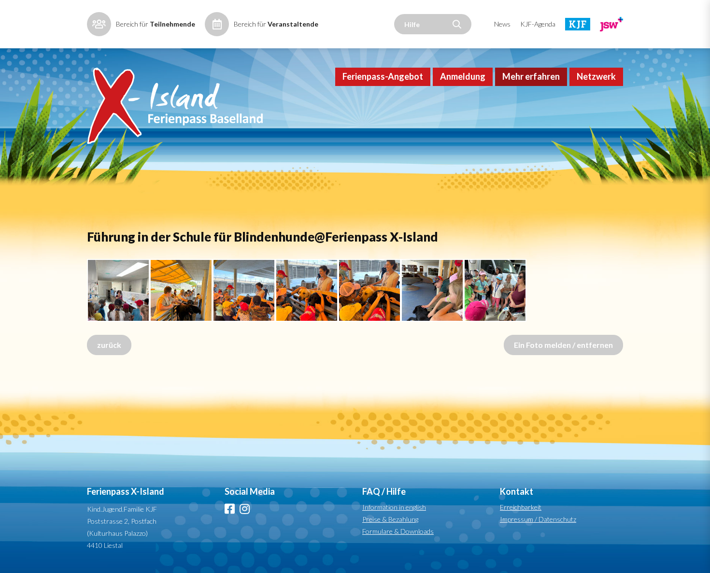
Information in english (394, 507)
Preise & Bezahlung (390, 519)
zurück (109, 344)
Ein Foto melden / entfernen (563, 344)
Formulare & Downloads (398, 531)
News (502, 24)
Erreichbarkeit (520, 507)
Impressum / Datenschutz (538, 519)
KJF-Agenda (537, 24)
